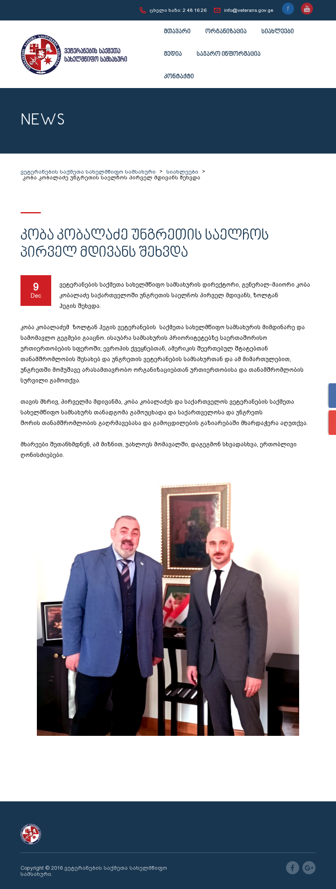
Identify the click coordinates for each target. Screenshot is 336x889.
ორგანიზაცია (226, 32)
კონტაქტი (179, 77)
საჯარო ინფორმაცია (229, 54)
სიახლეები (277, 32)
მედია (173, 54)
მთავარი (177, 32)
